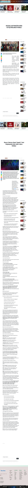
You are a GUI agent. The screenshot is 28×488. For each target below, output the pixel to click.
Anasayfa (1, 4)
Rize (11, 1)
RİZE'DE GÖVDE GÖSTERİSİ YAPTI (24, 111)
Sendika (15, 478)
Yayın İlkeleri (1, 478)
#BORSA (4, 443)
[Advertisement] (14, 19)
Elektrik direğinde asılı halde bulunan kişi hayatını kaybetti (24, 45)
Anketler (25, 472)
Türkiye (17, 1)
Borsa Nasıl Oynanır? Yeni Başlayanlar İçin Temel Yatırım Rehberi (24, 52)
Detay (21, 487)
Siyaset (19, 1)
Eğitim (21, 1)
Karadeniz (14, 1)
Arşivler (11, 475)
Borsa (16, 181)
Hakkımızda (1, 477)
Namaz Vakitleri (21, 473)
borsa (7, 252)
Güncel (15, 479)
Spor (23, 1)
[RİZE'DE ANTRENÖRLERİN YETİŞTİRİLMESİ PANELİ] (10, 46)
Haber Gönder (1, 482)
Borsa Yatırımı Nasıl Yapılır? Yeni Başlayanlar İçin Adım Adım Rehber (24, 71)
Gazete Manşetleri (20, 478)
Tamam (24, 487)
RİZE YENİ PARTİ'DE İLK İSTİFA (24, 89)
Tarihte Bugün (20, 475)
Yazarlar (11, 474)
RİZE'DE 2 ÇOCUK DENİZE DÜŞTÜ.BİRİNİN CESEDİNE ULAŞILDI (24, 102)
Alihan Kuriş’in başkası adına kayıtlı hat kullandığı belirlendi (24, 67)
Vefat (15, 476)
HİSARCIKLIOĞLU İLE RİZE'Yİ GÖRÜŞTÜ (24, 99)
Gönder (17, 458)
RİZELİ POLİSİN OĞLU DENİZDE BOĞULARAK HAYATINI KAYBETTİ (24, 85)
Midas (15, 188)
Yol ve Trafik (20, 472)
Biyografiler (25, 473)
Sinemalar (20, 476)
